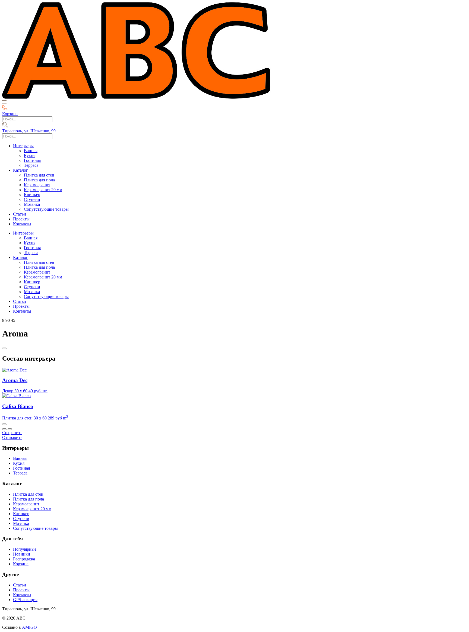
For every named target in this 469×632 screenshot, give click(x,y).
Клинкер (32, 194)
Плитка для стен (39, 175)
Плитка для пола (39, 180)
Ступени (32, 199)
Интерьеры (23, 145)
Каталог (20, 170)
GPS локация (25, 599)
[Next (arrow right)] (10, 429)
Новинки (21, 554)
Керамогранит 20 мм (43, 189)
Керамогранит (37, 184)
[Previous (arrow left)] (4, 429)
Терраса (31, 165)
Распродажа (24, 559)
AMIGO (29, 627)
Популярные (24, 549)
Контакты (22, 224)
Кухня (29, 155)
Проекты (21, 219)
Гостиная (32, 160)
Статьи (19, 214)
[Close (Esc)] (4, 424)
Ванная (30, 150)
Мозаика (32, 204)
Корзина (20, 564)
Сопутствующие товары (46, 209)
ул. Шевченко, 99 (29, 131)
